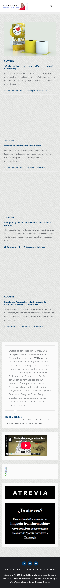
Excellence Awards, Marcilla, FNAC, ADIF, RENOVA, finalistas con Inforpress (25, 303)
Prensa (39, 569)
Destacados (11, 247)
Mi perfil (17, 569)
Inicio (5, 569)
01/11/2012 (9, 61)
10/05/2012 (9, 140)
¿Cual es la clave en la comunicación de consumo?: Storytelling (28, 67)
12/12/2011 (9, 217)
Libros (28, 569)
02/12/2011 (9, 297)
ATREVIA (51, 569)
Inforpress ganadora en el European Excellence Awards (27, 223)
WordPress (15, 582)
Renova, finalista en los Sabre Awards (22, 145)
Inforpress (10, 326)
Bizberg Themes (42, 582)
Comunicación (12, 90)
